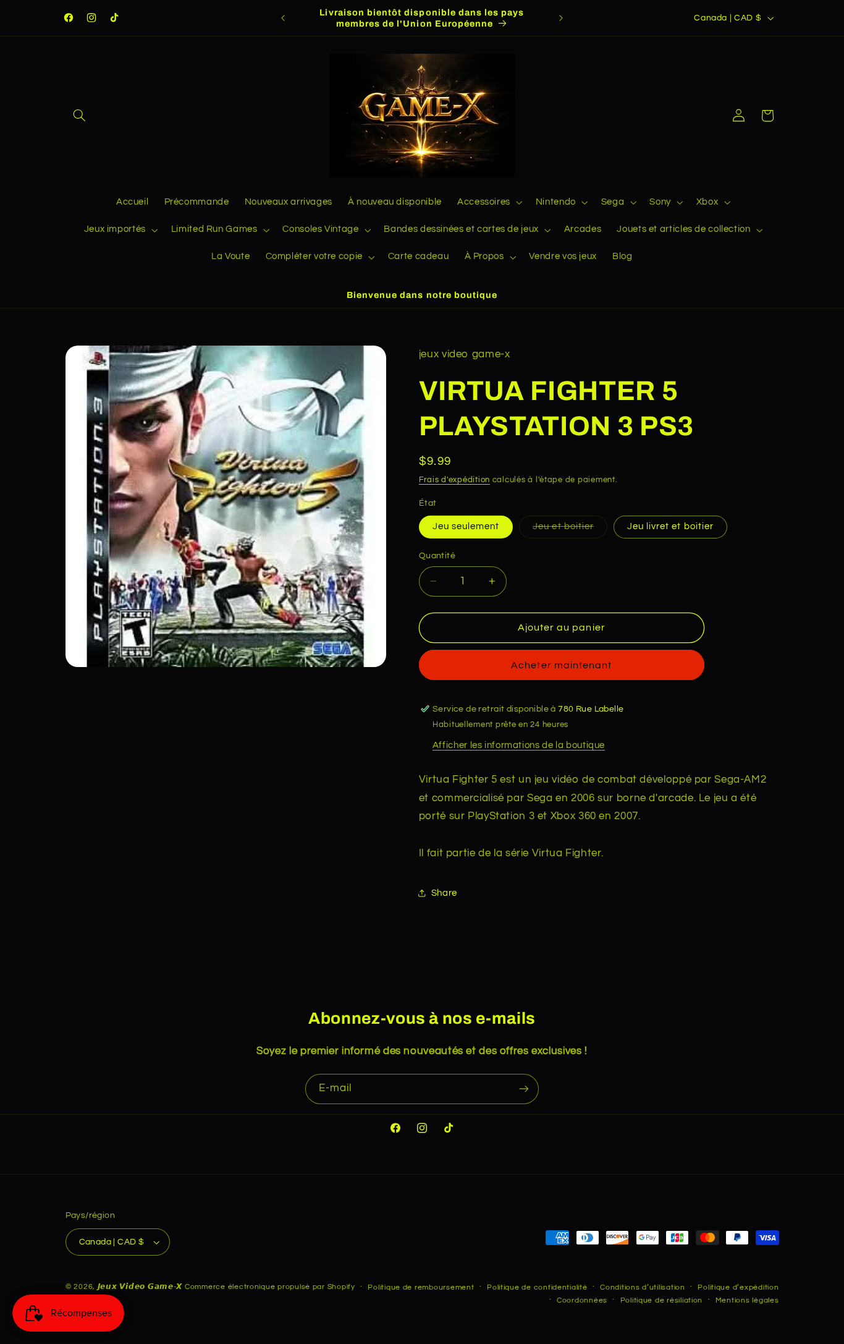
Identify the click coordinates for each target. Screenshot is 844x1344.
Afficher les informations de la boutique (519, 745)
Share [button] (444, 893)
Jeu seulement (466, 526)
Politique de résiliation (661, 1300)
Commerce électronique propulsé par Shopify (270, 1286)
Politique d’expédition (738, 1287)
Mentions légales (747, 1300)
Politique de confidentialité (537, 1287)
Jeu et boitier (570, 529)
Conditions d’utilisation (642, 1287)
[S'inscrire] (524, 1089)
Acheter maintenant (561, 665)
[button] (79, 115)
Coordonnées (582, 1300)
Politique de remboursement (421, 1287)
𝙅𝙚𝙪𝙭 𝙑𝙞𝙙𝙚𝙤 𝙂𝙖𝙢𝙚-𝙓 (140, 1286)
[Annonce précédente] (283, 18)
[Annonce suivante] (561, 18)
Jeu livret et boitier (670, 526)
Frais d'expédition (454, 480)
